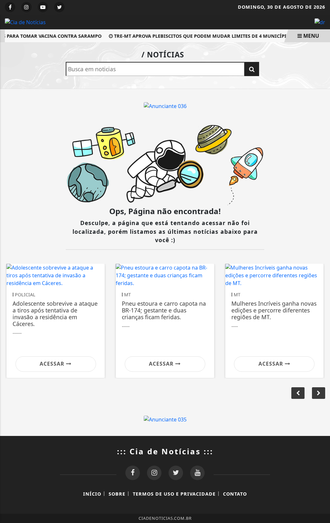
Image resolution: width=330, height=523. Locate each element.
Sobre (117, 494)
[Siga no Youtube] (43, 7)
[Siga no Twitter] (59, 7)
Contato (235, 494)
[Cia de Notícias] (25, 21)
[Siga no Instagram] (26, 7)
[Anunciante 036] (165, 105)
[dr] (320, 21)
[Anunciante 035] (165, 418)
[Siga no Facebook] (10, 7)
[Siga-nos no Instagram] (154, 473)
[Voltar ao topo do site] (320, 314)
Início (92, 494)
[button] (318, 393)
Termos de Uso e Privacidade (174, 494)
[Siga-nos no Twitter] (176, 473)
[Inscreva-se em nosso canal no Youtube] (197, 473)
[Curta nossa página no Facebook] (132, 473)
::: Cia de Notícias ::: (165, 451)
